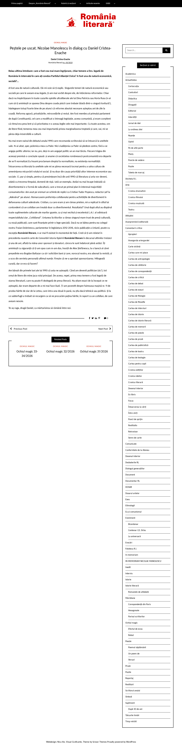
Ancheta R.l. (130, 179)
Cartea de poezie (136, 333)
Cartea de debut (135, 284)
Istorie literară (132, 586)
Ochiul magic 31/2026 (94, 351)
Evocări (128, 543)
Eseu (127, 499)
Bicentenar (133, 524)
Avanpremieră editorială (136, 222)
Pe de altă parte (135, 148)
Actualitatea (131, 80)
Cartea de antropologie (139, 259)
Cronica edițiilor (135, 370)
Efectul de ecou (135, 629)
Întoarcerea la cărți (137, 407)
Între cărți (132, 413)
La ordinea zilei (135, 129)
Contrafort (133, 92)
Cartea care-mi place (138, 253)
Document (130, 475)
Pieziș (130, 154)
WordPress (131, 742)
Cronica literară (135, 382)
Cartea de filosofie (136, 302)
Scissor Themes (100, 742)
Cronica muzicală (136, 203)
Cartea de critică (136, 277)
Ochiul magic (60, 43)
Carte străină (134, 247)
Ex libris (132, 395)
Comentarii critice (133, 228)
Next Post (103, 329)
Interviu (129, 573)
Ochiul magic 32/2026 (60, 351)
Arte (127, 185)
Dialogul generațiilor (135, 469)
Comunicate (130, 444)
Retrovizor (133, 432)
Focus (130, 401)
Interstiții (132, 117)
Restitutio (132, 425)
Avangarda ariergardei (138, 240)
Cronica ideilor (135, 376)
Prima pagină (16, 3)
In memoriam (131, 555)
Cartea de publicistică (138, 345)
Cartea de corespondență (140, 271)
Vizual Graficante (74, 742)
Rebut (131, 635)
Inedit (128, 567)
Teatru (131, 210)
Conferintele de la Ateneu (137, 450)
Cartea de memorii (137, 327)
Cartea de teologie (136, 358)
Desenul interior (135, 388)
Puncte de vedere (136, 160)
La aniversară (134, 536)
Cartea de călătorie (137, 265)
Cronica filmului (135, 197)
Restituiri (129, 684)
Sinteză (128, 697)
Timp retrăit (131, 721)
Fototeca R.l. (131, 549)
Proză (128, 666)
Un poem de (133, 654)
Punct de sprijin (135, 419)
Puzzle (131, 166)
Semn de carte (135, 438)
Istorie (128, 580)
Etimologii (130, 506)
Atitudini (129, 216)
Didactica (132, 99)
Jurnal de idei (134, 123)
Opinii (131, 142)
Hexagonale (133, 610)
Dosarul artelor (132, 493)
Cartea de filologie (136, 296)
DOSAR (128, 487)
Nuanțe (131, 136)
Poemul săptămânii (137, 647)
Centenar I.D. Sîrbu (137, 530)
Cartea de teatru (136, 351)
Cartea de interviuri (137, 308)
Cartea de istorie (136, 314)
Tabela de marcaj (136, 173)
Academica (130, 74)
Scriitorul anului (132, 691)
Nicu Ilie (61, 742)
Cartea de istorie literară (139, 321)
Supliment (130, 703)
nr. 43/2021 (68, 63)
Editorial (132, 111)
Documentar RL (132, 481)
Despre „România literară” (40, 3)
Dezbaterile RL (132, 462)
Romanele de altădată (138, 592)
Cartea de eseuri (136, 290)
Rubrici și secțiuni (68, 3)
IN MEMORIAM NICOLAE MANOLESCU (143, 561)
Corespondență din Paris (139, 604)
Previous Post (20, 329)
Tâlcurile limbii (132, 715)
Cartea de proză (135, 339)
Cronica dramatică (136, 191)
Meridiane (130, 598)
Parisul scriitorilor (136, 617)
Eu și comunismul (133, 512)
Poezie (128, 641)
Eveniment (130, 518)
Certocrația (133, 86)
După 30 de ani (135, 709)
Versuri (131, 660)
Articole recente (93, 3)
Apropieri (132, 234)
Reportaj (129, 678)
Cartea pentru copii (137, 364)
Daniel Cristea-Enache (60, 59)
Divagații (132, 105)
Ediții (108, 3)
